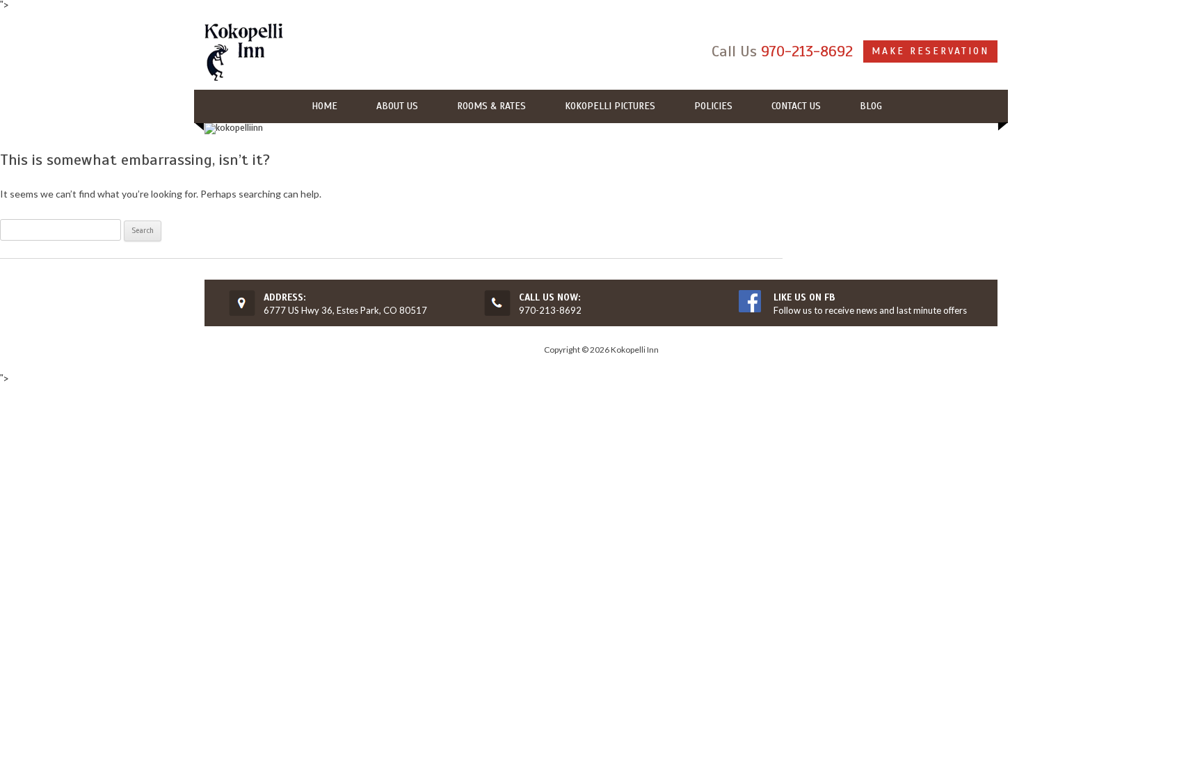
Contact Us (796, 106)
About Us (397, 106)
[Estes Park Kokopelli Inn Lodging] (244, 53)
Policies (713, 106)
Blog (871, 106)
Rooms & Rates (491, 106)
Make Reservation (930, 51)
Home (324, 106)
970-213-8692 (807, 51)
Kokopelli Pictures (610, 106)
